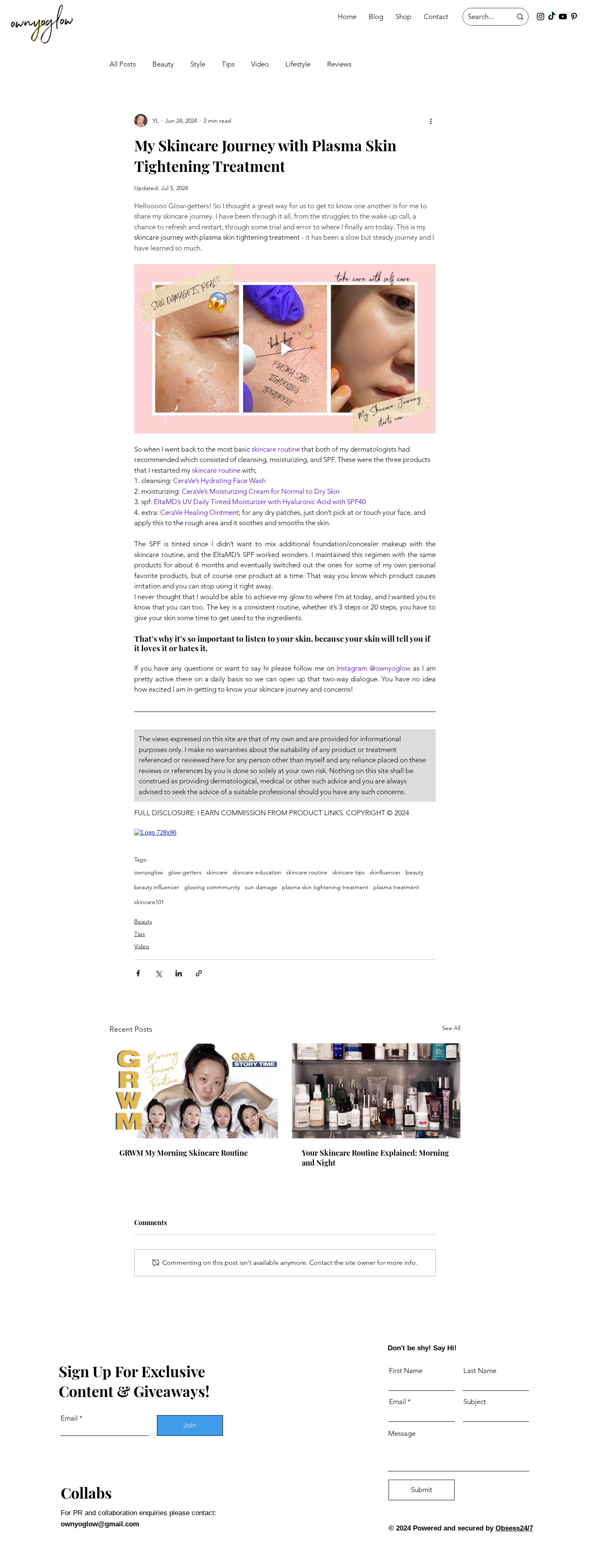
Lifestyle (298, 64)
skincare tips (348, 872)
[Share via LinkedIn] (179, 973)
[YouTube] (563, 16)
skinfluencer (385, 872)
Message (401, 1433)
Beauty (163, 64)
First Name (405, 1370)
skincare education (256, 872)
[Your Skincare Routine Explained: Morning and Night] (376, 1090)
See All (451, 1028)
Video (260, 64)
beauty (414, 872)
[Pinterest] (574, 16)
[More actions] (431, 121)
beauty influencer (156, 887)
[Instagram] (540, 16)
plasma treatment (396, 887)
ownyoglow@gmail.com (100, 1524)
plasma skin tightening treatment (325, 887)
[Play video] (285, 349)
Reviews (339, 64)
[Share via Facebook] (138, 973)
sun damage (261, 887)
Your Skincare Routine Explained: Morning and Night (375, 1158)
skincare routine (306, 872)
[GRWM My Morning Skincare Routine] (193, 1090)
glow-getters (185, 872)
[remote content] (285, 832)
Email (69, 1418)
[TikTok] (552, 16)
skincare (217, 872)
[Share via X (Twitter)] (158, 973)
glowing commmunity (212, 887)
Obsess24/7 (514, 1528)
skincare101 (149, 902)
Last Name (479, 1370)
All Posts (122, 64)
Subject (474, 1401)
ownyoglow (148, 872)
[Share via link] (199, 973)
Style (197, 64)
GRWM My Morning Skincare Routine (183, 1153)
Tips (228, 64)
